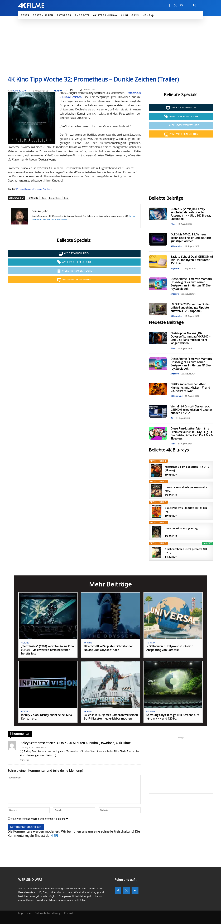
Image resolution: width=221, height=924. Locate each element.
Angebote (175, 269)
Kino (44, 198)
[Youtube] (181, 5)
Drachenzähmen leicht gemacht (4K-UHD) (186, 550)
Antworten (24, 760)
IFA (172, 418)
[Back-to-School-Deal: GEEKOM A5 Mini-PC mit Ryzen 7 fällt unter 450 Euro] (158, 261)
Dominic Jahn (19, 91)
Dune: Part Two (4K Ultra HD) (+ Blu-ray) (186, 509)
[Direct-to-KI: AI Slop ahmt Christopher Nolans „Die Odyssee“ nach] (110, 616)
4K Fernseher (176, 246)
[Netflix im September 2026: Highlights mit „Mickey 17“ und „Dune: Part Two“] (158, 389)
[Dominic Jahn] (19, 216)
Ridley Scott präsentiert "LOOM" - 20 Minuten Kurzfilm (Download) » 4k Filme (75, 743)
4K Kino (58, 91)
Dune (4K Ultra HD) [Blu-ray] (181, 528)
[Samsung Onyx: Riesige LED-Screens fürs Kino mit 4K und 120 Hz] (173, 684)
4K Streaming (176, 396)
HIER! (54, 835)
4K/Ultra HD (32, 198)
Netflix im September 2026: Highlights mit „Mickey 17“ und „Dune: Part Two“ (190, 387)
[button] (195, 5)
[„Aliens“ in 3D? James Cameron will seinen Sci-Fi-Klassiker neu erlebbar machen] (110, 684)
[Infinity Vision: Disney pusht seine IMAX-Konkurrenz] (48, 684)
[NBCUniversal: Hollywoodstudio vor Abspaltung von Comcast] (173, 616)
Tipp (66, 198)
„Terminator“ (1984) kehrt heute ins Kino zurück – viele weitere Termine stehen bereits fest (47, 650)
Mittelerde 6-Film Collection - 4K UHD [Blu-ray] (187, 468)
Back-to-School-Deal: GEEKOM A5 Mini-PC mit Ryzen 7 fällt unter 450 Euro (192, 260)
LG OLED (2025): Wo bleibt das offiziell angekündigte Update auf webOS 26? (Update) (190, 307)
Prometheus (54, 198)
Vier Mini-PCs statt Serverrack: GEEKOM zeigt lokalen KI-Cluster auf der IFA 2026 (191, 409)
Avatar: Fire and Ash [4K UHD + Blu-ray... (186, 489)
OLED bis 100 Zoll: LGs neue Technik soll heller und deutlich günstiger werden (191, 237)
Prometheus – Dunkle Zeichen (33, 189)
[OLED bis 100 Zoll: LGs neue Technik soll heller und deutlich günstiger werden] (158, 239)
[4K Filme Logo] (36, 5)
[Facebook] (169, 5)
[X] (175, 5)
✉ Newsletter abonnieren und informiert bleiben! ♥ (39, 818)
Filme (173, 224)
